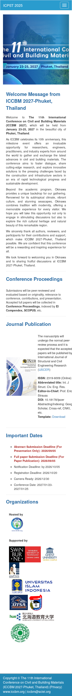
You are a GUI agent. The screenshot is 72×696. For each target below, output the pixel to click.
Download (58, 416)
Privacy (55, 687)
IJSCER (44, 369)
